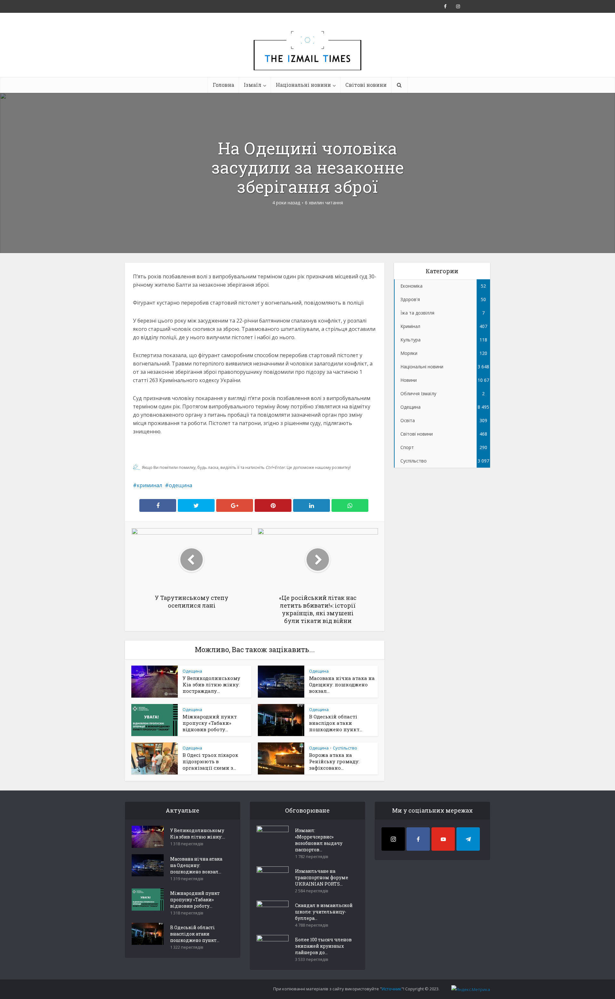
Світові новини (366, 84)
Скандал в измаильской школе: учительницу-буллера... (324, 911)
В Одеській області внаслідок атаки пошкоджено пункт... (335, 723)
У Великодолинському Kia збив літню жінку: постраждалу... (211, 684)
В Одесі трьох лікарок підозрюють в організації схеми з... (210, 761)
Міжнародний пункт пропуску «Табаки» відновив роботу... (210, 723)
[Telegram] (468, 839)
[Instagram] (393, 839)
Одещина (192, 671)
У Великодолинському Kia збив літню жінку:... (197, 833)
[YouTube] (443, 839)
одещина (180, 485)
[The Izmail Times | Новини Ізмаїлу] (307, 58)
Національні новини (303, 84)
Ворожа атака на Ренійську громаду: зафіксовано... (334, 761)
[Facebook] (418, 839)
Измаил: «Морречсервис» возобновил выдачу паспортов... (318, 840)
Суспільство (345, 748)
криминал (149, 485)
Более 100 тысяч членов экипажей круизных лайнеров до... (323, 946)
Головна (223, 84)
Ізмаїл (252, 84)
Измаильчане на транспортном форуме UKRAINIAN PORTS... (321, 877)
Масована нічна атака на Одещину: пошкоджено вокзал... (342, 684)
